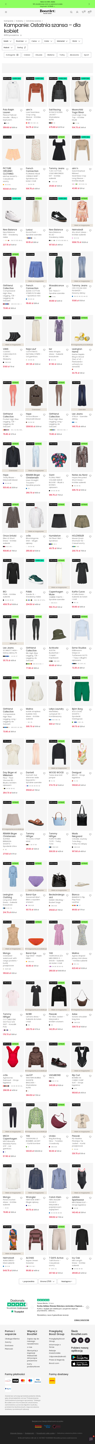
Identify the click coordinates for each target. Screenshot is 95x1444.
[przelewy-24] (8, 1381)
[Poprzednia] (6, 4)
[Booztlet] (47, 12)
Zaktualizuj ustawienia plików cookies (69, 1433)
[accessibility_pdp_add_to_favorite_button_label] (21, 110)
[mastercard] (23, 1381)
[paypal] (8, 1389)
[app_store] (80, 1364)
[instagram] (80, 1340)
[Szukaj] (71, 12)
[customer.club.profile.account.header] (77, 12)
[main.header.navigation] (6, 12)
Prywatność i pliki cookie (45, 1433)
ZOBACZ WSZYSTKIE (81, 1320)
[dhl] (52, 1381)
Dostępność (29, 1433)
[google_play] (80, 1357)
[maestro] (30, 1381)
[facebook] (74, 1340)
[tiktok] (87, 1340)
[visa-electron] (38, 1381)
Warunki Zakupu (16, 1433)
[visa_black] (15, 1381)
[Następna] (89, 4)
